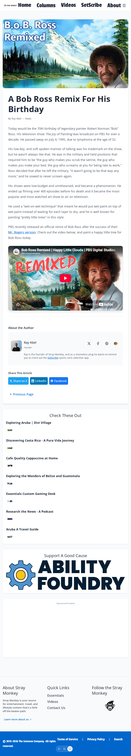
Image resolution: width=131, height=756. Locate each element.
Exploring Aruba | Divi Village (28, 423)
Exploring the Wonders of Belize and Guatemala (43, 476)
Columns (46, 5)
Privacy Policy (96, 739)
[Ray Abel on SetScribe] (116, 343)
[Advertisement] (65, 630)
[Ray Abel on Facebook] (98, 343)
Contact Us (56, 707)
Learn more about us (16, 719)
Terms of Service (67, 739)
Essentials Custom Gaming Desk (30, 494)
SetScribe (91, 5)
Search (118, 739)
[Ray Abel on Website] (107, 343)
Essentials (55, 695)
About (114, 5)
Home (24, 5)
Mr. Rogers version (22, 232)
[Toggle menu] (124, 5)
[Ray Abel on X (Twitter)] (89, 343)
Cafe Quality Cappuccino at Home (32, 458)
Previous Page (23, 394)
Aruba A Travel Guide (22, 529)
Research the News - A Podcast (29, 511)
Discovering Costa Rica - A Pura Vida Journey (40, 440)
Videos (68, 5)
